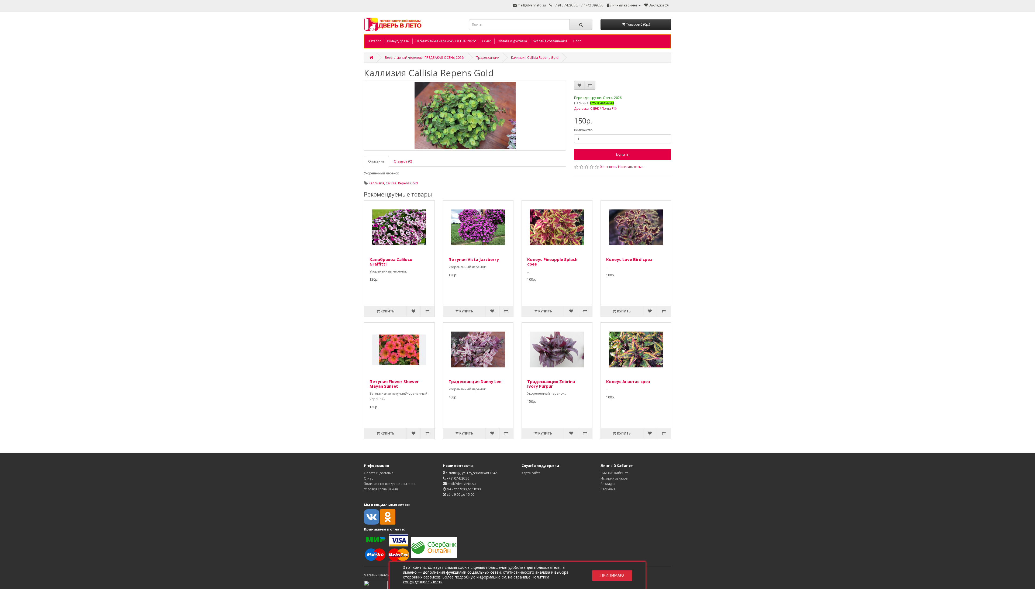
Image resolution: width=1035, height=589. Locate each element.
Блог (577, 41)
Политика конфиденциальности (390, 483)
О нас (486, 41)
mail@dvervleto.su (531, 5)
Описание (376, 161)
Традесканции (487, 57)
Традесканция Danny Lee (474, 381)
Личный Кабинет (614, 473)
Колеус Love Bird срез (629, 259)
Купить (623, 154)
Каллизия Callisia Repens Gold (534, 57)
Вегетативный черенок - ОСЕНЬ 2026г (446, 41)
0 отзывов (607, 166)
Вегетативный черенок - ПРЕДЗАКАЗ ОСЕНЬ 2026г (425, 57)
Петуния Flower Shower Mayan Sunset (394, 384)
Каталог (374, 41)
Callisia (391, 183)
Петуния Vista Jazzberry (473, 259)
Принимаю (612, 575)
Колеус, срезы (398, 41)
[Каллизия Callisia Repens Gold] (465, 116)
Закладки (608, 483)
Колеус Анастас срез (628, 381)
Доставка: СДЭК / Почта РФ (595, 108)
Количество (583, 130)
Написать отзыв (630, 166)
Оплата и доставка (512, 41)
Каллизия (376, 183)
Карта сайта (531, 473)
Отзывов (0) (403, 161)
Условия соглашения (550, 41)
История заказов (614, 478)
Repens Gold (408, 183)
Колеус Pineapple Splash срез (552, 262)
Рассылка (608, 489)
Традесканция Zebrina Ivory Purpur (551, 384)
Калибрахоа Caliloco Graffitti (391, 262)
